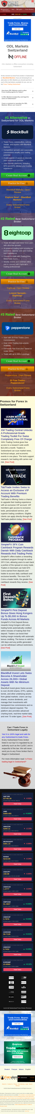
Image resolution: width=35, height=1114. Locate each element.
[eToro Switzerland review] (23, 993)
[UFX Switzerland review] (23, 988)
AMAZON (24, 14)
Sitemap (18, 1085)
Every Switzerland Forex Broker (18, 206)
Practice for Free (16, 183)
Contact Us (10, 1084)
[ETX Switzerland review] (23, 997)
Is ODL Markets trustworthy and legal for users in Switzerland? (17, 97)
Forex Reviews (29, 9)
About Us (4, 1084)
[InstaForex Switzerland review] (23, 983)
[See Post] (9, 462)
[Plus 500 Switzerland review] (11, 978)
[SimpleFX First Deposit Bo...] (16, 607)
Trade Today (17, 803)
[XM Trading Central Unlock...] (16, 427)
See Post (27, 1111)
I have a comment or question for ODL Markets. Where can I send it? (17, 104)
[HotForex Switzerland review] (11, 993)
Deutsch (7, 1069)
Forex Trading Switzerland (11, 84)
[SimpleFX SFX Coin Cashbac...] (16, 542)
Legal (26, 1084)
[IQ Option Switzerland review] (11, 997)
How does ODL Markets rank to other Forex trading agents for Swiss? (17, 91)
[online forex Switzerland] (9, 6)
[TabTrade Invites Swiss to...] (16, 484)
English (20, 9)
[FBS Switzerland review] (11, 983)
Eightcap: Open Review (18, 288)
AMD (1, 14)
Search (30, 1084)
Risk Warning (21, 1084)
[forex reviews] (9, 1079)
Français (14, 1069)
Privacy (15, 1084)
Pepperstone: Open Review (18, 375)
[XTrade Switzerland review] (11, 988)
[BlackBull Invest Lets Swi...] (16, 670)
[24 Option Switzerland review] (11, 1002)
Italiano (21, 1069)
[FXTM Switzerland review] (23, 1002)
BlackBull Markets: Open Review (18, 190)
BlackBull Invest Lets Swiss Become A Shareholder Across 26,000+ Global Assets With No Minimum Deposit (16, 679)
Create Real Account (16, 175)
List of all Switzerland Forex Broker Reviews (18, 1008)
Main (13, 9)
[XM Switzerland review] (23, 978)
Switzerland (5, 9)
